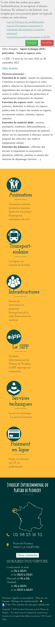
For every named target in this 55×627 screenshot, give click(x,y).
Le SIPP (20, 347)
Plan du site (42, 598)
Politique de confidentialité (25, 601)
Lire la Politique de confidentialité (25, 22)
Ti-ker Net (10, 605)
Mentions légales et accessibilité (18, 598)
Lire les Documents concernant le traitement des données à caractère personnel (25, 30)
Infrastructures (24, 292)
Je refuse (47, 42)
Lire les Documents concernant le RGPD (28, 37)
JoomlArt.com (42, 613)
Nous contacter (27, 555)
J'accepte (31, 42)
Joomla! (5, 616)
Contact (5, 601)
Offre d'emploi (10, 68)
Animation (20, 195)
